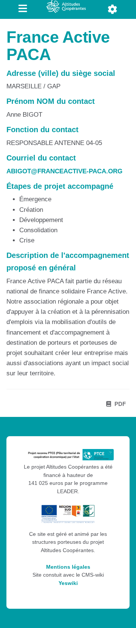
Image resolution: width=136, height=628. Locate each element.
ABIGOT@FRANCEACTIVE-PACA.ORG (64, 171)
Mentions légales (68, 567)
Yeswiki (68, 583)
